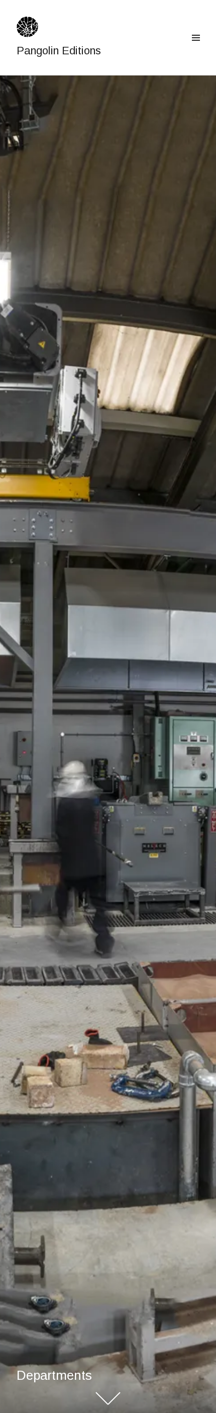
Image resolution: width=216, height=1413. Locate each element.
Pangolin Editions (59, 50)
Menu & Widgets (195, 49)
